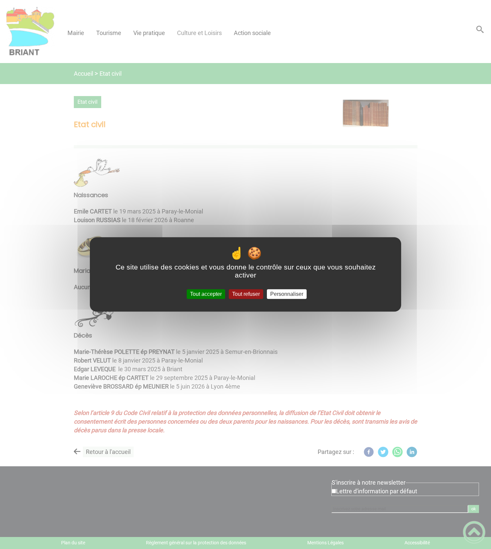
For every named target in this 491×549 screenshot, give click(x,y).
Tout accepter (206, 294)
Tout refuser (246, 294)
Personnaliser (286, 294)
